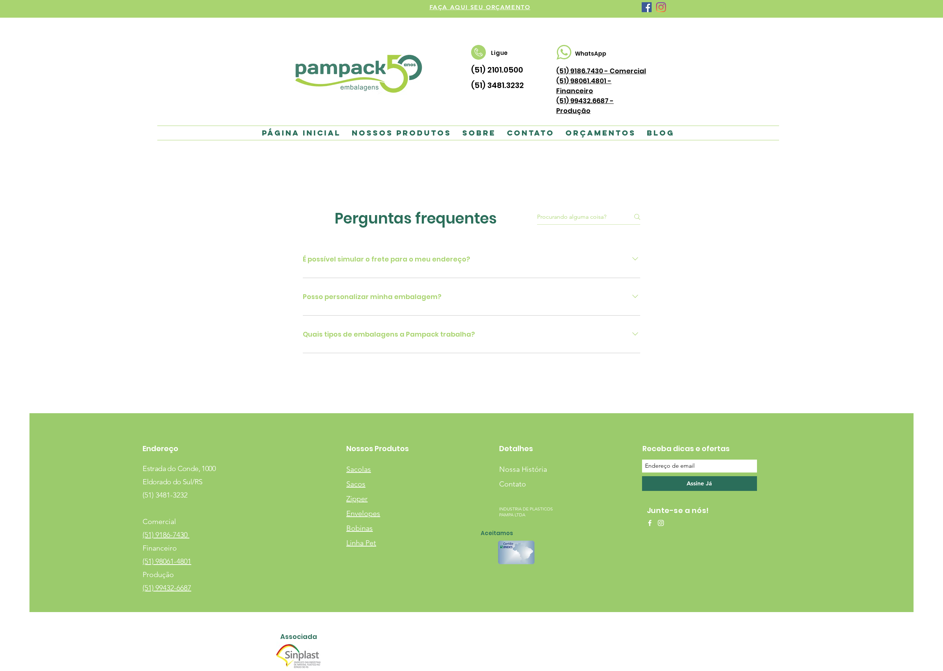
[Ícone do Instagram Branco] (661, 523)
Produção (158, 574)
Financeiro (160, 548)
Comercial (159, 521)
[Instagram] (661, 7)
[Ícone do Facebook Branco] (650, 523)
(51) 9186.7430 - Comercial (601, 70)
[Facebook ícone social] (647, 7)
